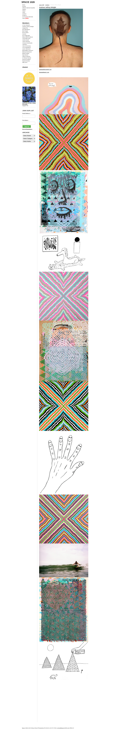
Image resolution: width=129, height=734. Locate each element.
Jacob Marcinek (26, 38)
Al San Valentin (26, 25)
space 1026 (28, 2)
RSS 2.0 (72, 728)
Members (25, 23)
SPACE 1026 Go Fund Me (28, 8)
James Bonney (26, 41)
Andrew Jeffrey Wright (28, 26)
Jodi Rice (24, 44)
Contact (24, 13)
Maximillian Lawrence (27, 50)
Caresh (24, 34)
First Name (25, 120)
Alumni (25, 67)
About (23, 11)
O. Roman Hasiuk (26, 58)
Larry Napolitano (26, 47)
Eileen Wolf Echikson (27, 37)
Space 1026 (25, 728)
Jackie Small (25, 40)
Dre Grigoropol (26, 35)
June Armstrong (26, 46)
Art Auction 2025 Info (27, 16)
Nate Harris (25, 55)
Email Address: (26, 113)
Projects (24, 15)
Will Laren (24, 62)
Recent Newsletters (27, 129)
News (23, 5)
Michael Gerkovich (27, 52)
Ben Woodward (26, 29)
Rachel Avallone (26, 59)
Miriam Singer (25, 53)
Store (25, 18)
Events (24, 6)
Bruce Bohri (25, 32)
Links (23, 12)
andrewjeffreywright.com (45, 69)
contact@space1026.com (63, 728)
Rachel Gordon (26, 61)
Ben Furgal (25, 31)
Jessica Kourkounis (27, 43)
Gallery (24, 9)
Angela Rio (25, 28)
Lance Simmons (26, 49)
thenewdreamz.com (44, 72)
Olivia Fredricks (26, 56)
